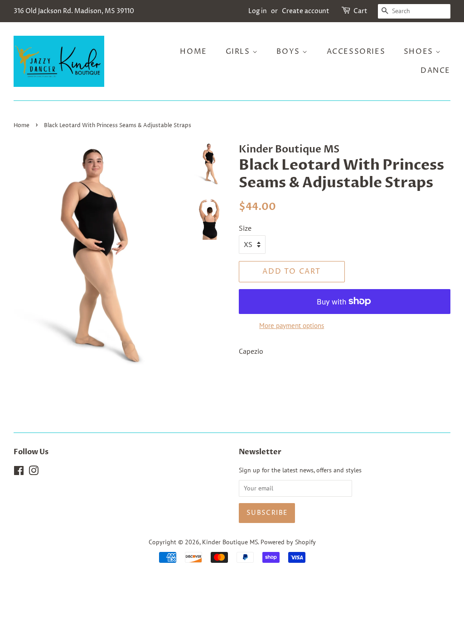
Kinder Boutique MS (230, 542)
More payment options (291, 325)
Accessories (356, 52)
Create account (305, 11)
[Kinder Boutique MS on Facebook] (19, 472)
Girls (239, 52)
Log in (257, 11)
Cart (360, 11)
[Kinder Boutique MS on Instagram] (34, 472)
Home (193, 52)
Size (245, 228)
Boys (289, 52)
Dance (435, 71)
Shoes (420, 52)
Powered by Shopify (288, 542)
